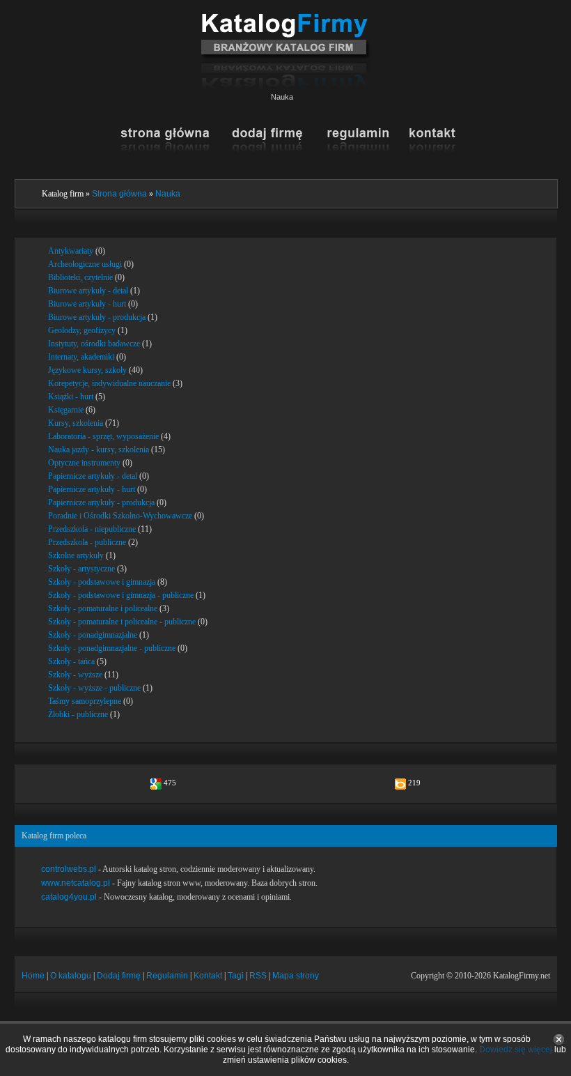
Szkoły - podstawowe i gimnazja (101, 582)
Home (33, 976)
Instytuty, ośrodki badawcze (94, 343)
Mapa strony (295, 976)
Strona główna (119, 194)
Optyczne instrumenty (84, 463)
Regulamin (167, 976)
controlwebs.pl (68, 869)
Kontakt (208, 976)
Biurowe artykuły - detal (88, 290)
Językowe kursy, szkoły (87, 370)
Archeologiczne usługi (85, 264)
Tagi (236, 976)
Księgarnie (66, 410)
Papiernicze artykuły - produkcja (101, 502)
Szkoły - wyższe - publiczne (94, 688)
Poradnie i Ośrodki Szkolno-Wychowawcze (120, 516)
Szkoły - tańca (71, 661)
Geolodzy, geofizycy (82, 330)
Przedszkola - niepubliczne (92, 529)
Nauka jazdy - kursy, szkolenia (98, 449)
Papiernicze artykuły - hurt (91, 489)
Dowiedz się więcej (515, 1049)
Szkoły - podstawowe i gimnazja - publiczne (121, 595)
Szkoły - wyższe (75, 674)
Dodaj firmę (119, 976)
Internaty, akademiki (81, 357)
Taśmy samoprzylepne (84, 701)
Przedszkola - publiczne (87, 542)
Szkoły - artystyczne (81, 569)
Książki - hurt (70, 396)
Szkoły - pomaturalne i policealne (102, 608)
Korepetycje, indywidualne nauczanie (109, 383)
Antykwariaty (70, 251)
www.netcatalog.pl (75, 883)
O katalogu (70, 976)
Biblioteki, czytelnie (80, 277)
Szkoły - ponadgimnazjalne (92, 635)
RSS (258, 976)
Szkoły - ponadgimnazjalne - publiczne (111, 648)
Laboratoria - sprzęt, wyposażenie (103, 436)
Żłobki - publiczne (78, 714)
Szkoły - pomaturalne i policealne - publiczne (122, 622)
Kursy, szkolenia (75, 423)
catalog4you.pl (69, 897)
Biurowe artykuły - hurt (87, 304)
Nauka (167, 194)
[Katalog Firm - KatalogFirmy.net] (286, 19)
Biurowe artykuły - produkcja (97, 317)
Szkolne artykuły (76, 555)
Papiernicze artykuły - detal (92, 476)
